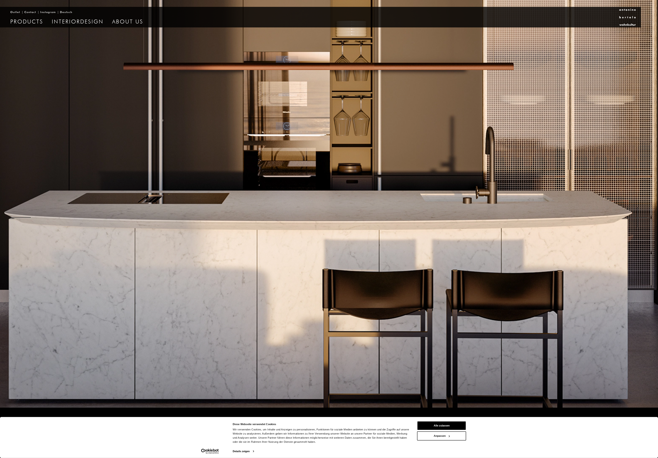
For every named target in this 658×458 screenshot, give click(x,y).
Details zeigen (241, 451)
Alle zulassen (442, 425)
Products (26, 22)
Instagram (48, 12)
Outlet (15, 12)
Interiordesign (77, 22)
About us (127, 22)
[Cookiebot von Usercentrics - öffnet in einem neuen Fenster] (210, 451)
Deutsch (66, 12)
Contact (30, 12)
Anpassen (440, 435)
